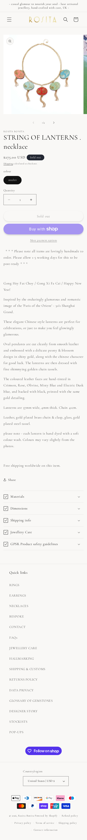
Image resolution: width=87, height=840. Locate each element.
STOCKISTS (18, 722)
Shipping (8, 163)
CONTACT (17, 627)
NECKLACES (18, 606)
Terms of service (44, 822)
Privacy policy (22, 822)
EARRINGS (17, 595)
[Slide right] (54, 123)
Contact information (46, 829)
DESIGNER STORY (23, 711)
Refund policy (70, 815)
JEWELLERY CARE (23, 648)
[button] (9, 19)
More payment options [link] (43, 240)
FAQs (13, 638)
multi (15, 181)
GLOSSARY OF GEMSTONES (31, 701)
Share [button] (12, 480)
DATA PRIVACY (21, 690)
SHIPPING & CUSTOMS (27, 669)
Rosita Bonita (26, 815)
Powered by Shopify (46, 815)
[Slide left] (33, 123)
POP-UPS (16, 732)
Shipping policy (67, 822)
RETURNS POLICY (23, 679)
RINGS (14, 585)
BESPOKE (16, 616)
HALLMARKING (21, 659)
